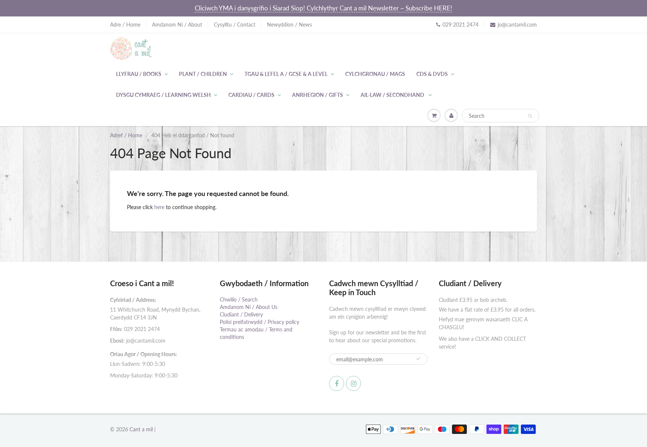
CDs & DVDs (432, 74)
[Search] (530, 116)
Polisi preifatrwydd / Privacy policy (259, 322)
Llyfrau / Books (138, 74)
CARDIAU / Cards (251, 95)
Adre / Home (125, 24)
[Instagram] (353, 383)
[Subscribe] (418, 359)
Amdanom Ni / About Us (248, 307)
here (159, 207)
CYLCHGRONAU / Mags (375, 74)
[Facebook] (336, 383)
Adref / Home (126, 135)
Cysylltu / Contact (234, 24)
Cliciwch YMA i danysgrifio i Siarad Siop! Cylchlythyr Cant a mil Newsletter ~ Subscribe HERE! (323, 8)
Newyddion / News (289, 24)
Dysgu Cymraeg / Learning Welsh (163, 95)
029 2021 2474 (461, 24)
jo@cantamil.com (517, 24)
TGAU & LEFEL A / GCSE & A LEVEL (286, 74)
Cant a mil (141, 429)
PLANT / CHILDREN (203, 74)
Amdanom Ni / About (177, 24)
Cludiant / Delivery (241, 314)
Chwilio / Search (239, 299)
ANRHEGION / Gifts (317, 95)
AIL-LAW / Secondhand (393, 95)
